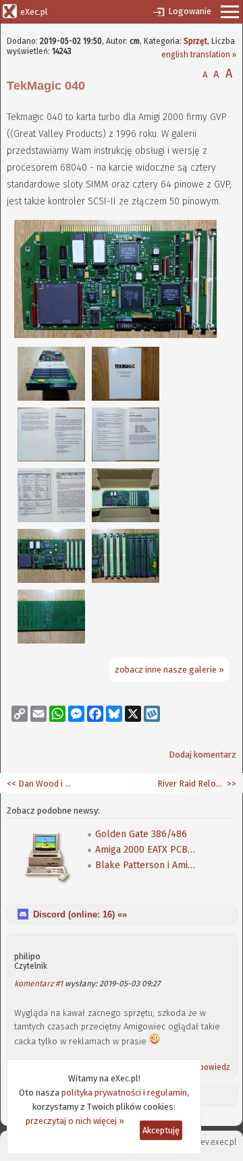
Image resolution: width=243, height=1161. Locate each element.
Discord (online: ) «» (80, 914)
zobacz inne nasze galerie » (169, 669)
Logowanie (189, 11)
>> (230, 783)
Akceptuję (161, 1130)
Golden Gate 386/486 (141, 834)
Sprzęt (195, 41)
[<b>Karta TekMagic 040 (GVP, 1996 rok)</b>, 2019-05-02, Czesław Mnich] (115, 335)
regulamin (167, 1092)
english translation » (198, 54)
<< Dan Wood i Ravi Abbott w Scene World (40, 783)
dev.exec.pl (216, 1142)
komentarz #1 (38, 983)
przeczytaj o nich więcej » (75, 1121)
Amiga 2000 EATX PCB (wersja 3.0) (145, 849)
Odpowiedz (209, 1067)
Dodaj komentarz (202, 754)
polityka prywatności (101, 1092)
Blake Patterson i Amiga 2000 (145, 865)
